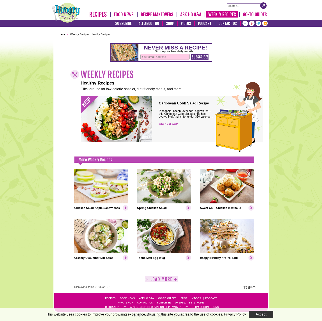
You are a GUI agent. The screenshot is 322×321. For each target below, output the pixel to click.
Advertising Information (147, 307)
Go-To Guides (255, 14)
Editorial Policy (115, 307)
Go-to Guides (167, 298)
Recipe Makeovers (157, 14)
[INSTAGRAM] (265, 22)
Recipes (98, 14)
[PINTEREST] (252, 22)
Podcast (205, 23)
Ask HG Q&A (190, 14)
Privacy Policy (178, 307)
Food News (124, 14)
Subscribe (123, 23)
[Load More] (161, 281)
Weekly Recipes (222, 14)
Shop (170, 23)
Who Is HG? (125, 302)
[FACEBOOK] (245, 22)
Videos (186, 23)
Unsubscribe (183, 302)
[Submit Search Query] (263, 5)
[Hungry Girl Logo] (66, 13)
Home (200, 302)
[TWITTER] (258, 22)
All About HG (149, 23)
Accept (261, 314)
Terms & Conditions (205, 307)
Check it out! (168, 124)
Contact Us (228, 23)
